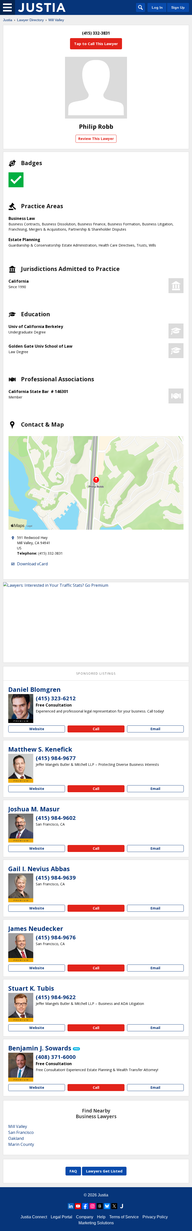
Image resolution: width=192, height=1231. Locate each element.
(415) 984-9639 (56, 877)
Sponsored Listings (96, 673)
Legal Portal (61, 1217)
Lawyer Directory (30, 20)
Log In (157, 7)
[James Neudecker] (20, 945)
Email (155, 728)
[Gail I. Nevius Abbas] (20, 885)
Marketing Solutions (96, 1223)
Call (96, 728)
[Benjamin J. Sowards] (20, 1065)
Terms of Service (124, 1217)
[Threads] (100, 1206)
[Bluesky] (107, 1206)
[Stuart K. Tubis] (20, 1005)
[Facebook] (85, 1206)
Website (36, 728)
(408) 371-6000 (56, 1056)
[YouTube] (78, 1206)
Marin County (21, 1144)
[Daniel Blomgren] (20, 706)
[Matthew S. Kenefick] (20, 766)
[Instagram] (93, 1206)
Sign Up (178, 7)
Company (84, 1217)
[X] (114, 1206)
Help (101, 1217)
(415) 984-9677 (56, 758)
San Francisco (21, 1132)
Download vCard (32, 564)
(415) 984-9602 (56, 817)
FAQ (73, 1170)
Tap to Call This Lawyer (96, 43)
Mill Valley (56, 20)
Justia (7, 20)
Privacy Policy (155, 1217)
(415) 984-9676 (56, 937)
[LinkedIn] (71, 1206)
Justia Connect (33, 1217)
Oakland (16, 1138)
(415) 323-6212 (56, 698)
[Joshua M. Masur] (20, 826)
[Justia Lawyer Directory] (42, 7)
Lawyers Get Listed (104, 1170)
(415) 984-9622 (56, 997)
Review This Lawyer (96, 138)
